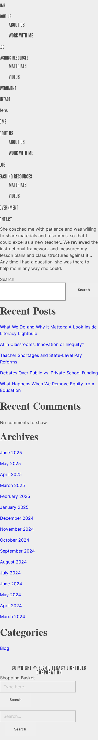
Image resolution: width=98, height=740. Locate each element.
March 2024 (12, 616)
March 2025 (12, 485)
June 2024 (11, 583)
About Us (16, 24)
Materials (17, 66)
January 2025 (14, 507)
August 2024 (13, 562)
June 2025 (11, 452)
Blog (4, 648)
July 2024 (10, 572)
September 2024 (17, 551)
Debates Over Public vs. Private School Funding (49, 372)
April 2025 (11, 474)
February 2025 (15, 496)
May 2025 (10, 463)
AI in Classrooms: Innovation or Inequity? (42, 344)
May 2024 (10, 594)
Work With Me (21, 35)
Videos (14, 77)
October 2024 (14, 540)
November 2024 (17, 529)
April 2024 (11, 605)
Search (7, 279)
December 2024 (16, 518)
